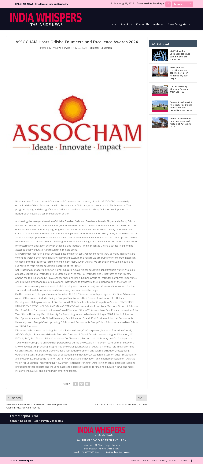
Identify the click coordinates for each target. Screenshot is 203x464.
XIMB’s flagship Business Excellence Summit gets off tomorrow (180, 55)
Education (106, 47)
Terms (155, 460)
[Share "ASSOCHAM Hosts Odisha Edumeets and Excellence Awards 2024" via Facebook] (75, 384)
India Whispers (25, 460)
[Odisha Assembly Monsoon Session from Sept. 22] (160, 90)
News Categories (178, 24)
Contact (146, 460)
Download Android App (150, 3)
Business (94, 47)
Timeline (183, 460)
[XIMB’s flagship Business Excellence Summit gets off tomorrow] (160, 55)
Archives (158, 24)
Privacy (163, 460)
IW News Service (61, 47)
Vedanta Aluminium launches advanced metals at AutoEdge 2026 (180, 122)
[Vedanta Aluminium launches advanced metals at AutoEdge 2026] (160, 122)
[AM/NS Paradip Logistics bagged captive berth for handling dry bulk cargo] (160, 71)
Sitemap (173, 460)
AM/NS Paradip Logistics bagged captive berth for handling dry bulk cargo (179, 73)
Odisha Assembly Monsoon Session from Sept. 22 (179, 89)
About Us (126, 24)
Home (113, 24)
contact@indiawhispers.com (116, 452)
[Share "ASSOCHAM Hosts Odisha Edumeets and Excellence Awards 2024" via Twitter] (81, 384)
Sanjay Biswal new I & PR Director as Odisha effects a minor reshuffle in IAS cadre (181, 106)
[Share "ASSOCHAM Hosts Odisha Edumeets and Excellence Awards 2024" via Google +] (87, 384)
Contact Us (142, 24)
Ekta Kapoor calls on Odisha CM (52, 4)
